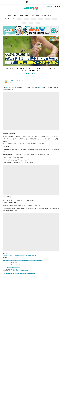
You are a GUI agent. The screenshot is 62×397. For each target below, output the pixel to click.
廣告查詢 (43, 1)
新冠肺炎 (50, 15)
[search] (53, 6)
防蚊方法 (23, 273)
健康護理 (34, 73)
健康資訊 (15, 15)
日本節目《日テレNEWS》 (13, 267)
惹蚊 (39, 87)
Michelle (13, 80)
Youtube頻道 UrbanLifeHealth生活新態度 (18, 270)
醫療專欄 (21, 15)
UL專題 (13, 18)
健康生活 (32, 15)
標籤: (4, 273)
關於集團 (11, 1)
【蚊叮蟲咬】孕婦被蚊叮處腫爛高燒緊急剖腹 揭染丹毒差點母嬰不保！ (20, 255)
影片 (55, 15)
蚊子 (15, 87)
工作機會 (50, 1)
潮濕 (6, 87)
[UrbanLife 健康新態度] (31, 8)
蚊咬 (28, 273)
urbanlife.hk (14, 269)
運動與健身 (44, 15)
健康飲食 (38, 15)
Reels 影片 (7, 18)
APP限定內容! (9, 15)
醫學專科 (26, 15)
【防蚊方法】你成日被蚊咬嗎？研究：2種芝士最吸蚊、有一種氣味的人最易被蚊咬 (23, 260)
